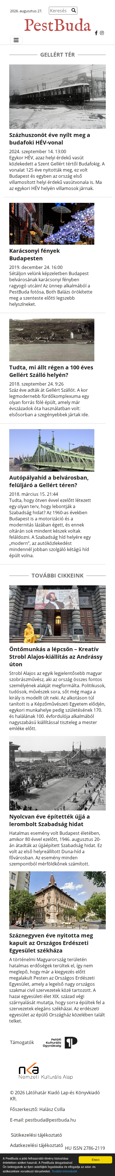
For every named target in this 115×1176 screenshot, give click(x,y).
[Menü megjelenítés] (16, 40)
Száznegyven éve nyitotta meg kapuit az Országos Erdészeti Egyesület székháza (51, 943)
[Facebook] (96, 33)
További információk (64, 1171)
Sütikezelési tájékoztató (36, 1135)
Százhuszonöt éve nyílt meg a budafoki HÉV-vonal (49, 138)
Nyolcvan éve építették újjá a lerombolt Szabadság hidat (49, 820)
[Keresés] (73, 10)
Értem (95, 1160)
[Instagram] (102, 33)
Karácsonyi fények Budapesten (34, 254)
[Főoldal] (57, 22)
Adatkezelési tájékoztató (36, 1145)
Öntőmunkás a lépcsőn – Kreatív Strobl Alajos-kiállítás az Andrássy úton (55, 656)
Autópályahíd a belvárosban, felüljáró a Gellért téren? (49, 481)
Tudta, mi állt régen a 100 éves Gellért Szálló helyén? (51, 371)
